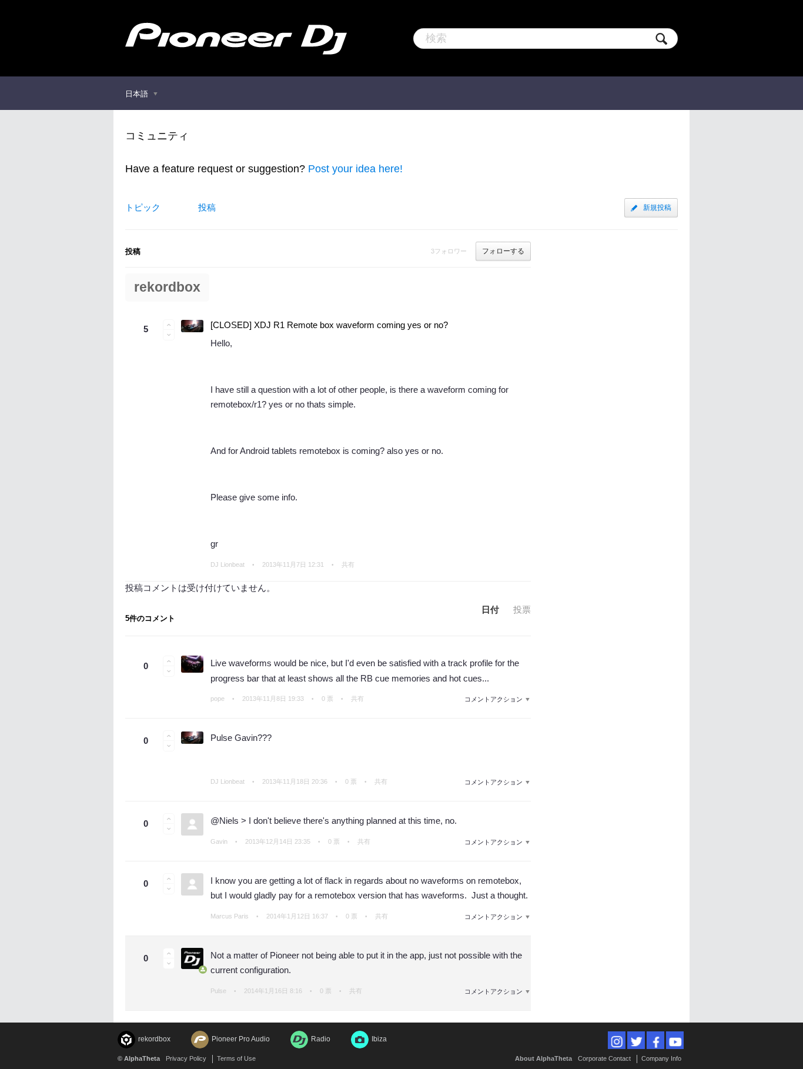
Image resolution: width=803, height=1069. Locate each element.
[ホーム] (236, 38)
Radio (320, 1039)
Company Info (661, 1058)
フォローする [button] (503, 251)
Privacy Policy (186, 1058)
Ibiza (379, 1039)
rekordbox (167, 287)
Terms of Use (236, 1058)
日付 (490, 609)
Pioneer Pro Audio (241, 1039)
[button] (169, 324)
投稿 (207, 207)
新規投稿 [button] (657, 207)
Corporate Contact (604, 1058)
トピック (142, 207)
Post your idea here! (355, 169)
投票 (522, 609)
